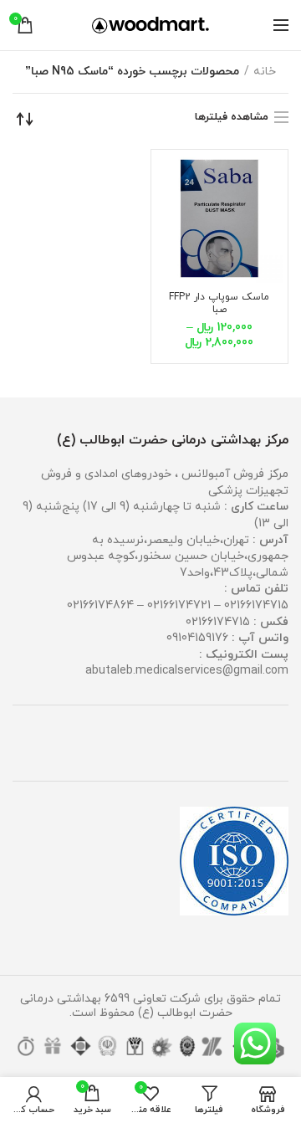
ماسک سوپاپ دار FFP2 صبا (219, 303)
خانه (264, 71)
